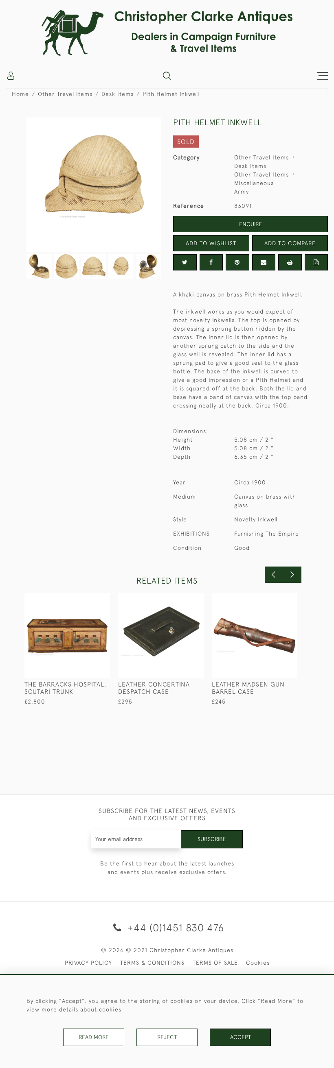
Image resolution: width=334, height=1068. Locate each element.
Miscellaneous (254, 183)
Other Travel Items (65, 94)
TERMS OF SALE (215, 962)
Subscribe (212, 839)
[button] (167, 76)
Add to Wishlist (211, 243)
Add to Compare (290, 243)
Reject (167, 1037)
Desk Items (117, 94)
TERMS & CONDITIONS (152, 962)
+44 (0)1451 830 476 (174, 927)
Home (20, 94)
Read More (94, 1037)
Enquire (250, 224)
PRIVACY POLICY (88, 962)
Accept (240, 1037)
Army (241, 191)
